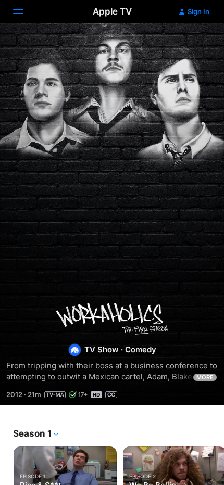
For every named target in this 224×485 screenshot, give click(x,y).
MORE (205, 377)
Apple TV (112, 11)
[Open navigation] (24, 11)
